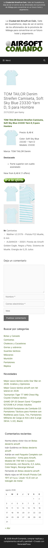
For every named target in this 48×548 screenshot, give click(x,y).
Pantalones (9, 362)
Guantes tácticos (12, 351)
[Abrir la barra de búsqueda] (44, 60)
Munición (8, 358)
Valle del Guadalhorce (35, 2)
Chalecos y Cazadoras (15, 343)
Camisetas (12, 230)
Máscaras (8, 355)
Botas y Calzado (12, 336)
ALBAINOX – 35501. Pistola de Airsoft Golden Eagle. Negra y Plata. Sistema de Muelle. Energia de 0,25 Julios (24, 246)
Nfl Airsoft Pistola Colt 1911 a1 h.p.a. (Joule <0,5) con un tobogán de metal (23, 477)
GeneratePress (24, 544)
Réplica (7, 366)
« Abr (7, 528)
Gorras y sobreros (12, 347)
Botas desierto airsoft (28, 471)
